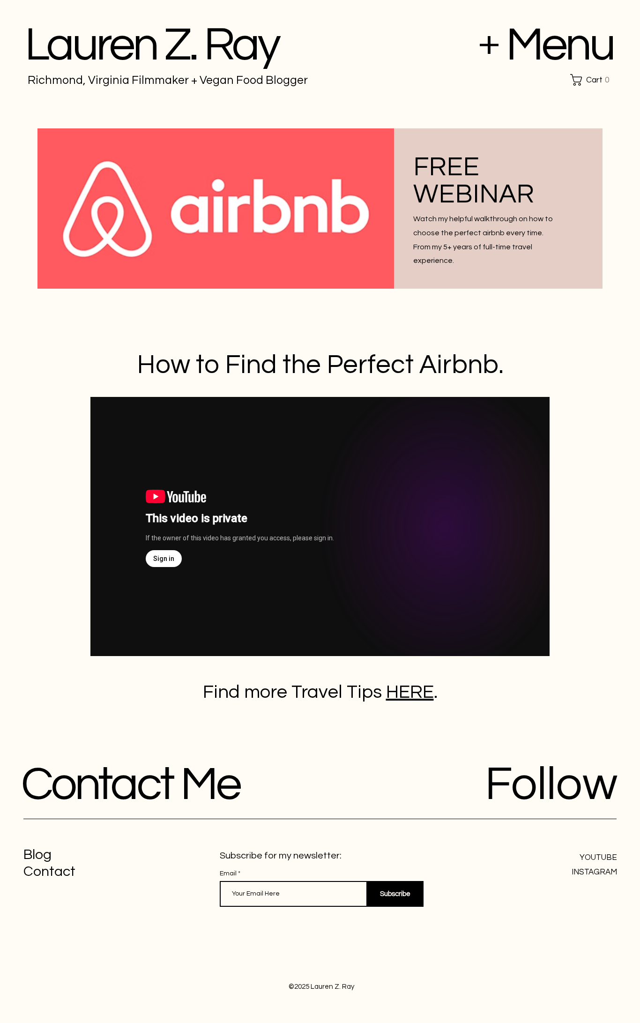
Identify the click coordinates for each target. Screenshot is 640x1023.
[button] (593, 80)
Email (229, 873)
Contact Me (130, 785)
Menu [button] (560, 45)
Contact (49, 871)
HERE (410, 692)
